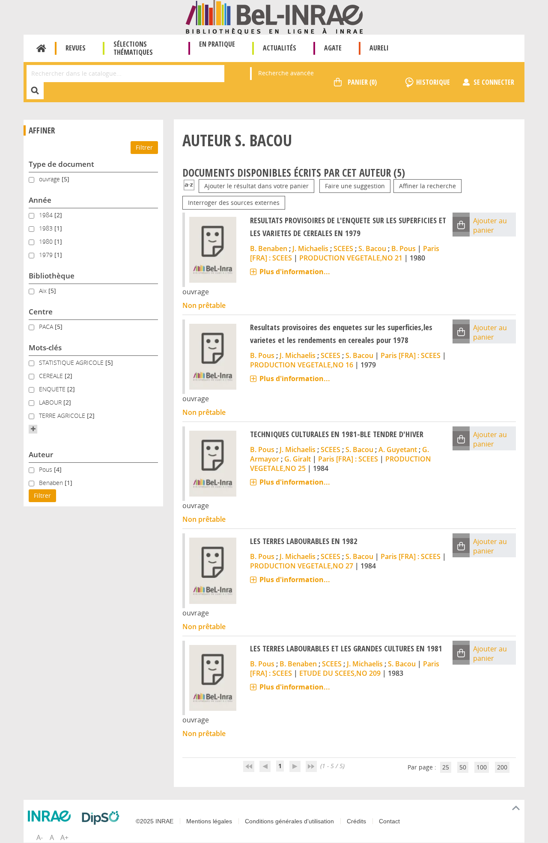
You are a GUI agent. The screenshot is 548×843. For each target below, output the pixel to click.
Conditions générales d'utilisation (289, 821)
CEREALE (52, 376)
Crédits (356, 821)
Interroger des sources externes (234, 202)
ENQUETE (53, 389)
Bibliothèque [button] (51, 276)
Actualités (279, 48)
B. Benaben (268, 248)
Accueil (41, 48)
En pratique (217, 44)
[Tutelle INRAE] (51, 816)
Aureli (379, 48)
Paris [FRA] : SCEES (411, 355)
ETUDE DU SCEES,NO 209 (340, 673)
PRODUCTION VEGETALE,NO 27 (301, 566)
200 (502, 767)
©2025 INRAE (154, 821)
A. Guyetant (397, 449)
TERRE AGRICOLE (63, 415)
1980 (46, 241)
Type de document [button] (61, 164)
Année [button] (40, 200)
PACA (47, 326)
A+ (64, 837)
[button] (33, 429)
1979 (46, 255)
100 (482, 767)
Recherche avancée (286, 73)
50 (462, 767)
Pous (46, 469)
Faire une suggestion (355, 186)
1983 (46, 228)
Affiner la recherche (427, 186)
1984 (46, 215)
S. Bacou (372, 248)
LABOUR (51, 402)
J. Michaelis (310, 248)
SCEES (343, 248)
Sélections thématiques (133, 48)
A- (39, 837)
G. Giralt (297, 459)
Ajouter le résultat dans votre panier (256, 186)
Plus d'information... (294, 271)
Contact (389, 821)
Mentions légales (209, 821)
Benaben (52, 483)
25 (445, 767)
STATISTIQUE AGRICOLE (72, 362)
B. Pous (403, 248)
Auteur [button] (41, 454)
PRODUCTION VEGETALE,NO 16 (301, 365)
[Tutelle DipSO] (102, 817)
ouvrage (50, 179)
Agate (333, 48)
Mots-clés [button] (45, 347)
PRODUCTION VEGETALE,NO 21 (350, 258)
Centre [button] (41, 311)
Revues (76, 48)
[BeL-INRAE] (274, 16)
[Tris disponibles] (189, 185)
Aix (43, 291)
